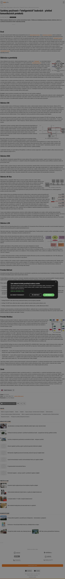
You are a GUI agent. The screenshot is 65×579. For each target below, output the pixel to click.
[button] (32, 291)
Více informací (21, 288)
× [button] (55, 281)
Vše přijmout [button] (48, 294)
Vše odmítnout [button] (36, 294)
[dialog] (32, 289)
